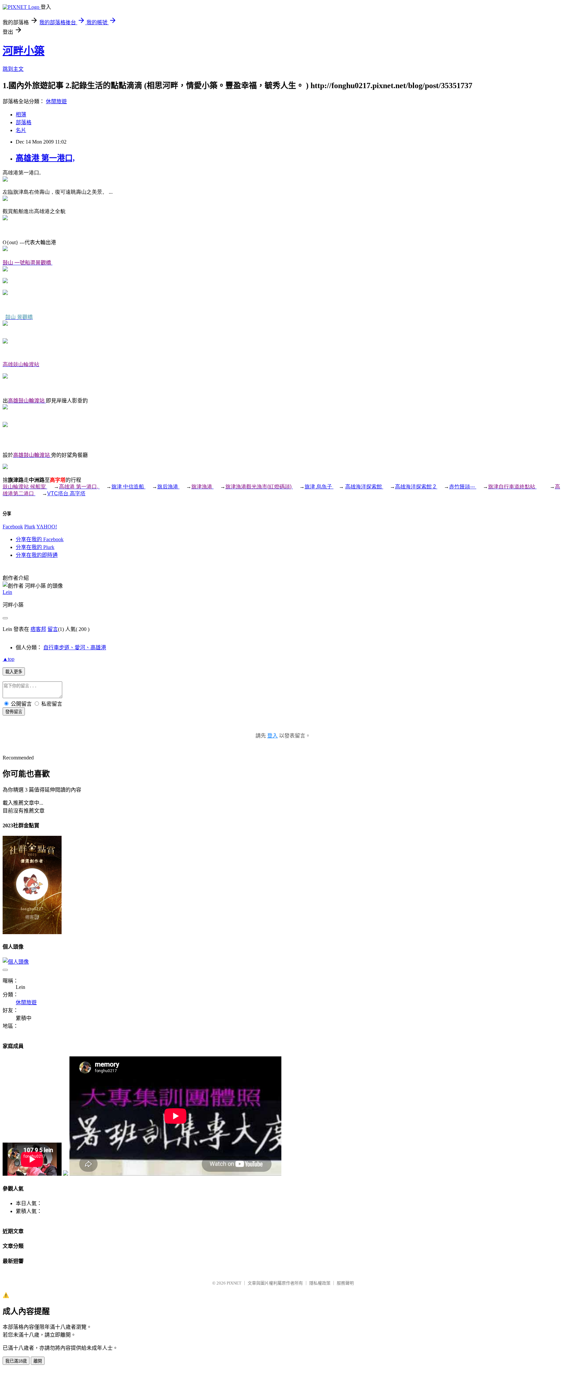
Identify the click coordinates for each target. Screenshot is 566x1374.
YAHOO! (46, 526)
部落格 (23, 122)
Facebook (13, 526)
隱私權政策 (319, 1283)
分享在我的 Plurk (35, 547)
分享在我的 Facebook (40, 539)
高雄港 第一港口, (45, 158)
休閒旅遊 (56, 101)
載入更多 (13, 671)
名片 (21, 130)
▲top (8, 659)
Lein (7, 592)
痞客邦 (38, 629)
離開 (37, 1361)
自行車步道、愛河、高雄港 (74, 647)
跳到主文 (13, 69)
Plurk (29, 526)
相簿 (21, 114)
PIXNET (234, 1283)
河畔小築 (24, 51)
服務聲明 (345, 1283)
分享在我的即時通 (37, 555)
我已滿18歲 (16, 1361)
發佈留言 (13, 711)
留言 (52, 629)
